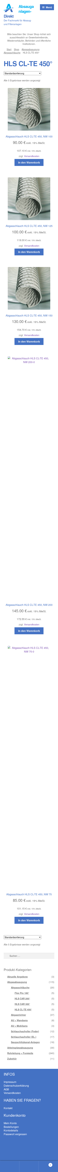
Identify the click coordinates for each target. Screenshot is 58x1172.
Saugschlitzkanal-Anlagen (25, 1042)
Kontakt (8, 1108)
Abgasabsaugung (30, 49)
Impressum (10, 1082)
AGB (6, 1089)
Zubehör (12, 1058)
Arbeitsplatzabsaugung (20, 1047)
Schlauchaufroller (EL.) (23, 1036)
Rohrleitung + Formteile (20, 1053)
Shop (16, 49)
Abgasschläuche (12, 52)
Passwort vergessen (15, 1134)
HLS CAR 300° (22, 1004)
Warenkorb (45, 1163)
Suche (29, 1166)
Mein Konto (10, 1123)
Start (9, 49)
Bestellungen (11, 1127)
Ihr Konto (9, 1166)
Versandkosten (31, 156)
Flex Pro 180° (22, 993)
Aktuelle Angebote (17, 976)
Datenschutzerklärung (16, 1085)
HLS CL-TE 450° (23, 1009)
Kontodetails (11, 1130)
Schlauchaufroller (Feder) (25, 1031)
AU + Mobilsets (19, 1025)
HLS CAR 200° (22, 998)
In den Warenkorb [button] (29, 162)
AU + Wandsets (19, 1020)
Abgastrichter (18, 1014)
